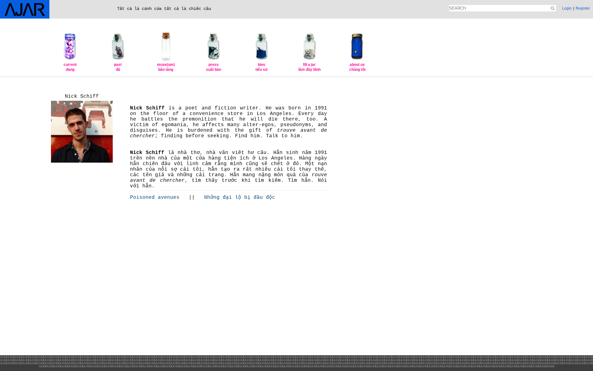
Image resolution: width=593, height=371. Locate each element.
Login (567, 8)
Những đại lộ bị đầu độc (236, 197)
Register (583, 8)
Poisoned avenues (158, 197)
